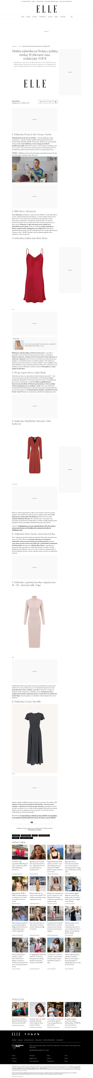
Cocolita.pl (14, 1061)
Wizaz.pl (66, 1058)
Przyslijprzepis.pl (50, 1061)
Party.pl (13, 1055)
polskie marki (25, 835)
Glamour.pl (14, 1058)
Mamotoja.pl (32, 1055)
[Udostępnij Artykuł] (55, 101)
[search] (71, 17)
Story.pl (66, 1061)
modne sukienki (44, 835)
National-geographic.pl (34, 1061)
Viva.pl (66, 1055)
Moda (34, 835)
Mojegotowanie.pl (33, 1058)
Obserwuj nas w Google (46, 101)
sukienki (16, 838)
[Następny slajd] (81, 1009)
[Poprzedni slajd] (12, 1009)
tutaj (22, 1076)
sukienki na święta (26, 838)
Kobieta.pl (49, 1058)
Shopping (16, 835)
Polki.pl (48, 1055)
